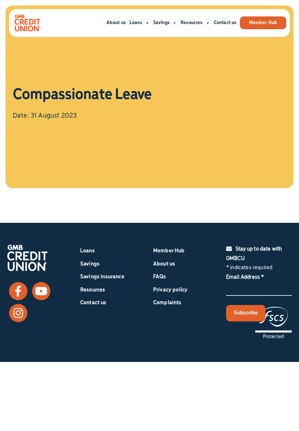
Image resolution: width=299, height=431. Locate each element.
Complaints (167, 303)
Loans (135, 23)
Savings (161, 23)
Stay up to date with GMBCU (254, 254)
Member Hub (263, 23)
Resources (191, 23)
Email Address (245, 277)
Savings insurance (102, 277)
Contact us (225, 23)
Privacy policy (170, 290)
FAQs (159, 277)
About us (116, 23)
